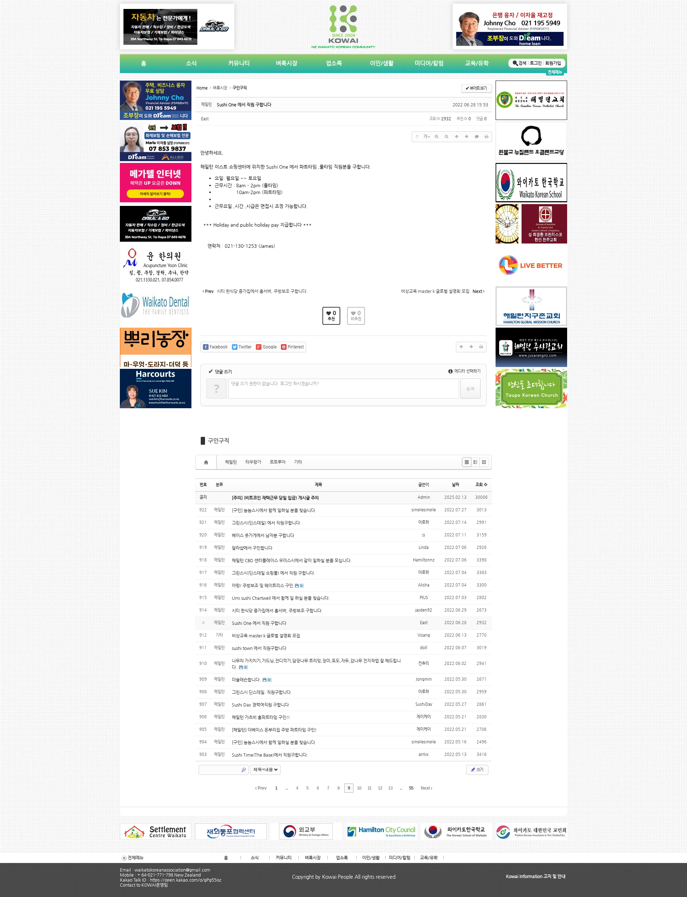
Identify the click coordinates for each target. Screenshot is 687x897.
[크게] (437, 137)
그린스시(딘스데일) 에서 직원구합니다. (266, 522)
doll (423, 647)
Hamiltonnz (423, 560)
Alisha (423, 585)
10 (359, 788)
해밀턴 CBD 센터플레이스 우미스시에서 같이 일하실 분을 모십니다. (292, 560)
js (423, 534)
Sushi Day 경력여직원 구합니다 (260, 704)
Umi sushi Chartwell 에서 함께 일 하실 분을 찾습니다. (281, 598)
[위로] (457, 137)
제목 (318, 484)
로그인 (536, 63)
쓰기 (479, 769)
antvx (424, 754)
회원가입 (553, 63)
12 (380, 788)
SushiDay (423, 704)
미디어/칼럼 (429, 63)
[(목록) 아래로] (467, 137)
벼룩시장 (286, 63)
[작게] (447, 137)
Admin (424, 497)
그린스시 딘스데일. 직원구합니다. (262, 692)
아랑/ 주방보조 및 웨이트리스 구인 (263, 585)
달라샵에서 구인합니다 (252, 547)
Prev (262, 788)
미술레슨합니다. (247, 679)
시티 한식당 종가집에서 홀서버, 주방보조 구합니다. (277, 610)
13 (390, 788)
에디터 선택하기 (467, 371)
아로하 (423, 522)
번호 (203, 484)
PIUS (424, 597)
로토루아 (278, 461)
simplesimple (423, 509)
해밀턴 (231, 461)
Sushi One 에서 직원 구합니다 (244, 104)
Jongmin (424, 679)
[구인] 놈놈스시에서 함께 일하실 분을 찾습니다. (274, 510)
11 (369, 788)
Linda (424, 547)
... (287, 788)
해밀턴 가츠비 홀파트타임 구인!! (261, 717)
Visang (424, 635)
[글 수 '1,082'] (207, 462)
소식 (191, 63)
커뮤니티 (239, 63)
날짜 (455, 484)
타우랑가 (253, 461)
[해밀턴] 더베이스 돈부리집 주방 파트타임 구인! (274, 729)
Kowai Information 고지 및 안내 (535, 876)
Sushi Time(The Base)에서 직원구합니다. (270, 754)
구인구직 (218, 440)
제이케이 (423, 716)
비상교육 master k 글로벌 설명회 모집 (266, 635)
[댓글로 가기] (477, 137)
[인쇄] (487, 137)
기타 (298, 461)
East (205, 118)
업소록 (334, 63)
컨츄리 (423, 663)
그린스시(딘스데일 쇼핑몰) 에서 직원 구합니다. (273, 572)
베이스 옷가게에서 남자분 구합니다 (263, 535)
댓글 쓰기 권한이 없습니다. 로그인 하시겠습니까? (275, 383)
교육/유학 (477, 63)
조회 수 (481, 484)
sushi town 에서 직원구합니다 (259, 648)
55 (411, 788)
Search (244, 770)
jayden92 (423, 610)
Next (426, 788)
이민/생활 (382, 63)
